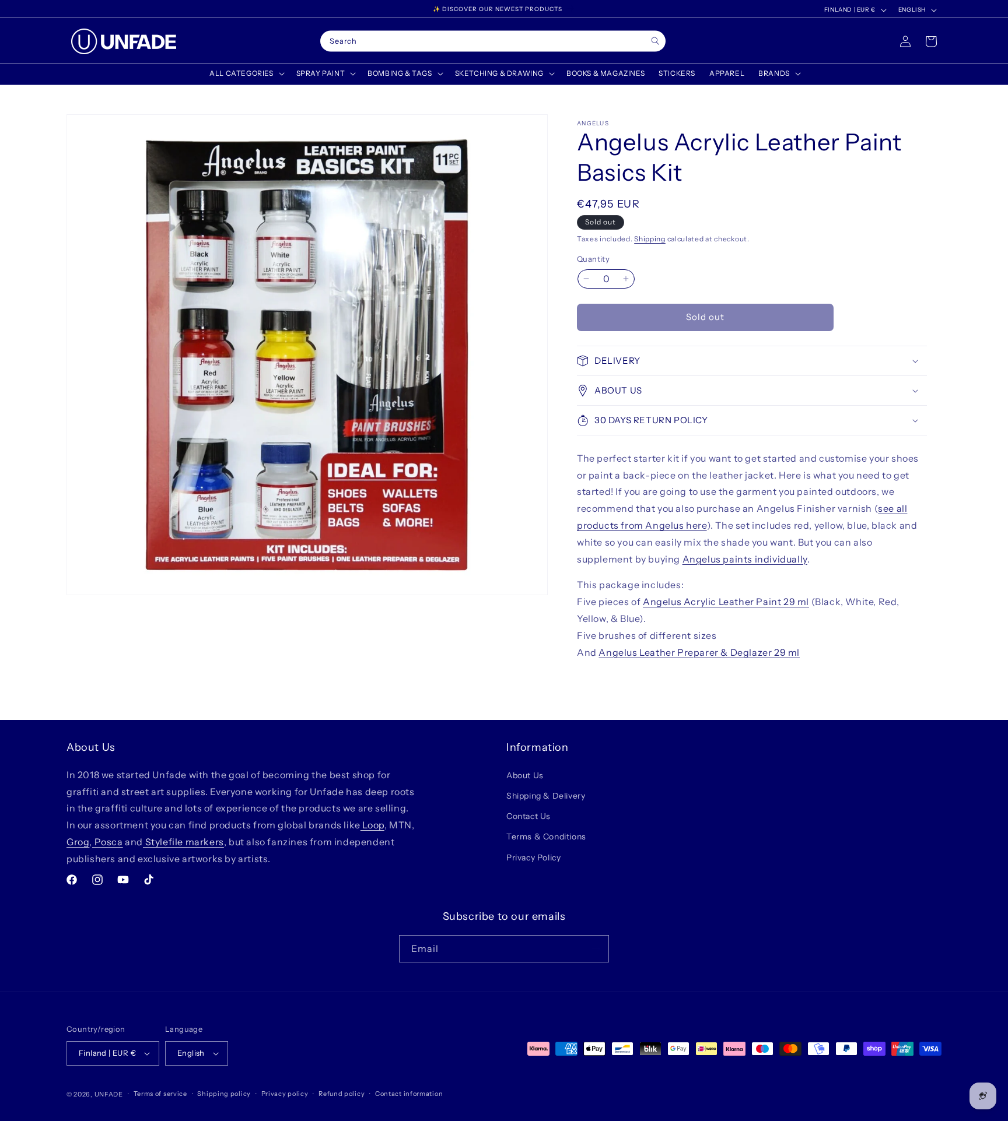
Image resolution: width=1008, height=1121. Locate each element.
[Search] (655, 41)
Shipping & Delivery (545, 795)
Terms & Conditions (546, 836)
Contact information (409, 1094)
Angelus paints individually (744, 559)
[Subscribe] (595, 948)
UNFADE (108, 1094)
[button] (245, 73)
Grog (77, 841)
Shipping (650, 238)
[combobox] (493, 41)
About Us (525, 774)
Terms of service (160, 1094)
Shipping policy (224, 1094)
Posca (107, 841)
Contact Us (528, 815)
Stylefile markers (183, 841)
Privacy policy (285, 1094)
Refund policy (341, 1094)
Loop (372, 824)
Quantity (593, 258)
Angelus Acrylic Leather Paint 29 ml (726, 601)
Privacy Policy (533, 857)
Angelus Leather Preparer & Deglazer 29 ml (699, 652)
